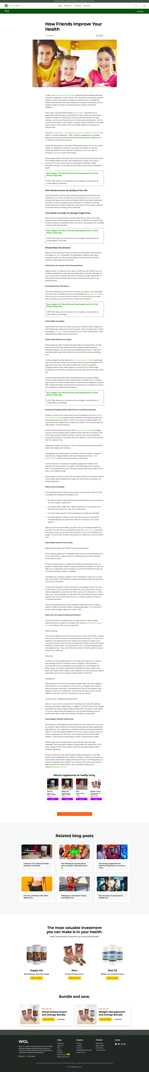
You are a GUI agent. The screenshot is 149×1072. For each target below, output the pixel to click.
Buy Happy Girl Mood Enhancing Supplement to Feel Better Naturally (72, 174)
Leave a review (81, 1052)
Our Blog (79, 1045)
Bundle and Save (62, 1054)
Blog (7, 11)
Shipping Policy (100, 1045)
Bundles (78, 5)
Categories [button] (140, 11)
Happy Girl (60, 1045)
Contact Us (80, 1048)
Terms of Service (100, 1050)
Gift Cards (60, 1052)
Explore (88, 5)
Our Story (79, 1043)
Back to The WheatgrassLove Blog (76, 814)
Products (69, 5)
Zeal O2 (59, 1050)
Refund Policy (99, 1043)
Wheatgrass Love (77, 1067)
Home (60, 5)
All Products (60, 1043)
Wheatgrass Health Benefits (84, 1050)
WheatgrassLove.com (59, 767)
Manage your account (63, 1057)
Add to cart (37, 978)
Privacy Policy (99, 1048)
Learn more (61, 1019)
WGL (23, 1041)
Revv (58, 1048)
